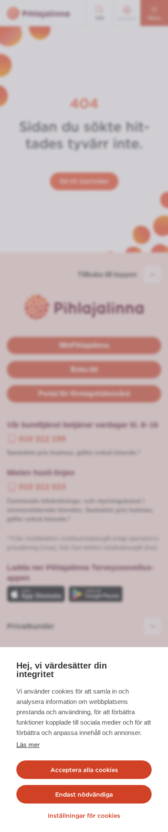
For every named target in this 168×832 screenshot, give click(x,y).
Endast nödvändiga (84, 794)
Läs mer (28, 744)
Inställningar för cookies (84, 815)
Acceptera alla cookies (84, 769)
